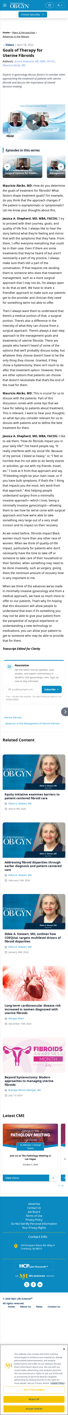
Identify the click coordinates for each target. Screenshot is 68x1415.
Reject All (34, 1399)
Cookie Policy (58, 1383)
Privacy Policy (34, 1220)
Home (6, 32)
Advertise (34, 1204)
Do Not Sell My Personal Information (34, 1224)
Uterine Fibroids (13, 717)
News (39, 1306)
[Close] (64, 1349)
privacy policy (12, 699)
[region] (34, 1380)
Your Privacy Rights (34, 1227)
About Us (25, 1306)
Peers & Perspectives (23, 32)
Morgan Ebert (16, 1018)
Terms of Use (34, 1216)
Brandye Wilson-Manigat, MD (24, 1090)
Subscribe (49, 689)
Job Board (34, 1212)
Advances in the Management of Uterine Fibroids (32, 723)
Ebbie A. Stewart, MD (20, 803)
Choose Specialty (30, 14)
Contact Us (34, 1208)
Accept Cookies (34, 1408)
